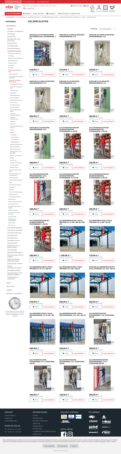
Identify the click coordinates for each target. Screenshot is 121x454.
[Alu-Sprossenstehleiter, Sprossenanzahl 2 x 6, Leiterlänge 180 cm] (42, 192)
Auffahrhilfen (13, 93)
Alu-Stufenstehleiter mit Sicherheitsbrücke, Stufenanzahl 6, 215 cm (69, 129)
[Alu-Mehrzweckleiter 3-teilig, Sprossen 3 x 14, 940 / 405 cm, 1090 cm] (72, 239)
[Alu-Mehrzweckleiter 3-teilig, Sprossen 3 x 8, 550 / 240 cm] (72, 285)
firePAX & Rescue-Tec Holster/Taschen (13, 246)
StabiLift (12, 158)
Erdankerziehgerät (14, 107)
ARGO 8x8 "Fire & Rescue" (14, 53)
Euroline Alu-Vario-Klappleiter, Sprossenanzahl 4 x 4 (101, 36)
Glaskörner (13, 121)
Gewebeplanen (12, 199)
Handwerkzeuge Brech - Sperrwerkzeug (15, 174)
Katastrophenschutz (13, 204)
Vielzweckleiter (15, 142)
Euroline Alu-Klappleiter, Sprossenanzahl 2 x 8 (39, 128)
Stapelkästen (12, 187)
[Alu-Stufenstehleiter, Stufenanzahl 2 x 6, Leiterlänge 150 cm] (42, 378)
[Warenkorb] (112, 7)
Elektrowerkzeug (13, 74)
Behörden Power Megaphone (15, 58)
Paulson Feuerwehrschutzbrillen (14, 267)
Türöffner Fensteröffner (16, 162)
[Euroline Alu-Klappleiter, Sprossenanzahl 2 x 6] (102, 99)
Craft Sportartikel (12, 46)
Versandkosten (38, 418)
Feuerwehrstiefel (12, 243)
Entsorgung (11, 65)
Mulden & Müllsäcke (15, 147)
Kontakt (35, 415)
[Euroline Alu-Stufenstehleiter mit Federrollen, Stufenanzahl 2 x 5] (42, 53)
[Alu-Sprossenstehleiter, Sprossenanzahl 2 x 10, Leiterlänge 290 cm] (102, 378)
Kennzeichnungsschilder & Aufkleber (15, 256)
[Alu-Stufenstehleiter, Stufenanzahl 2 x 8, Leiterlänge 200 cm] (102, 332)
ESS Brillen (11, 68)
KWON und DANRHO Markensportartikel (13, 260)
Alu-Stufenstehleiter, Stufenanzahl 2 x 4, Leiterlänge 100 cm (71, 361)
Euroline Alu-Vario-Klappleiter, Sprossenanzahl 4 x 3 (42, 82)
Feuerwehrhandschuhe (14, 233)
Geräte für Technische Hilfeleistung (15, 81)
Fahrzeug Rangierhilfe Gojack (15, 110)
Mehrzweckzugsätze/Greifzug (17, 144)
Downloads (36, 423)
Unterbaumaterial (14, 165)
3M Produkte (11, 34)
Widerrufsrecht (38, 426)
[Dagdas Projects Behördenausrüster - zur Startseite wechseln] (13, 7)
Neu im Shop (10, 286)
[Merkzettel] (105, 7)
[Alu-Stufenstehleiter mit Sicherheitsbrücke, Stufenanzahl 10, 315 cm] (72, 192)
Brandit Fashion (12, 43)
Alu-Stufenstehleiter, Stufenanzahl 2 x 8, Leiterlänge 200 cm (101, 315)
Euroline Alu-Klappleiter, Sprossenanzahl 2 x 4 (69, 82)
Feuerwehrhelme (12, 235)
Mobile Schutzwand (13, 210)
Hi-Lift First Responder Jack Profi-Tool (16, 126)
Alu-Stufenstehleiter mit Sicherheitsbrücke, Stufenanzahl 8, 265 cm (99, 176)
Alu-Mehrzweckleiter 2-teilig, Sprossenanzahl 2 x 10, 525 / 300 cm (41, 315)
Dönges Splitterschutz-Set (16, 100)
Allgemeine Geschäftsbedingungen (44, 431)
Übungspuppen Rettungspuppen (12, 219)
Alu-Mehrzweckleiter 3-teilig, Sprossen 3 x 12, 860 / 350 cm (100, 221)
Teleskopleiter (14, 139)
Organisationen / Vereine (14, 263)
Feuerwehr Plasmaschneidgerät (15, 114)
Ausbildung (11, 56)
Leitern (12, 132)
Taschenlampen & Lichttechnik (12, 278)
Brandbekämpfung (12, 60)
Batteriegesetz (37, 429)
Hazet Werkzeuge (13, 177)
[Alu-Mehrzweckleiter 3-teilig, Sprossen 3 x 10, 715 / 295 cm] (42, 285)
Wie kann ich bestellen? (40, 421)
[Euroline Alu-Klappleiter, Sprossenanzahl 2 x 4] (72, 99)
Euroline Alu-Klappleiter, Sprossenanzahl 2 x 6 (99, 82)
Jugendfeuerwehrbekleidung (15, 252)
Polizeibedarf (29, 2)
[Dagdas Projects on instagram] (70, 434)
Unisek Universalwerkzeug (15, 192)
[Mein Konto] (99, 7)
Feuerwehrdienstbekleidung (15, 228)
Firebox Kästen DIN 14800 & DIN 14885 (16, 77)
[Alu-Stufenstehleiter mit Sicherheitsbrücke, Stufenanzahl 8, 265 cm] (102, 192)
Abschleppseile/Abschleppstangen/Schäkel (17, 84)
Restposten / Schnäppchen (15, 31)
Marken (8, 283)
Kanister (12, 130)
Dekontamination (12, 63)
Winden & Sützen (14, 167)
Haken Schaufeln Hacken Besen (15, 170)
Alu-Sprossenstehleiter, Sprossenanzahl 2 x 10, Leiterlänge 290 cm (98, 361)
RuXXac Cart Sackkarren (16, 155)
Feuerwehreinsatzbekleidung (15, 230)
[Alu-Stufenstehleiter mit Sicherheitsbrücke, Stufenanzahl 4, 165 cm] (102, 146)
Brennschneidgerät (14, 97)
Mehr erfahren (111, 441)
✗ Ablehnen (74, 446)
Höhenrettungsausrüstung (14, 201)
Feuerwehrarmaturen (13, 48)
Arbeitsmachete (14, 90)
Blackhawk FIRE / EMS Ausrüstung (13, 40)
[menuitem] (55, 7)
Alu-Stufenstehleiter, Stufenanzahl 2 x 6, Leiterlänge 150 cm (41, 361)
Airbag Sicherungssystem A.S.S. (16, 87)
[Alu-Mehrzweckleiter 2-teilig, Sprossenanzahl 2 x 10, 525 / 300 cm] (42, 332)
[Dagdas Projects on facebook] (63, 434)
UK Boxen (11, 189)
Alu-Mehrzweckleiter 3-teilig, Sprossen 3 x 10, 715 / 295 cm (41, 268)
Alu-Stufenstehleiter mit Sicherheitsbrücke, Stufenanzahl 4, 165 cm (99, 129)
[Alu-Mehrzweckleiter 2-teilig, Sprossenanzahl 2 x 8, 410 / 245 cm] (72, 332)
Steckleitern (14, 135)
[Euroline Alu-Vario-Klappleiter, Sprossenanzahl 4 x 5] (72, 53)
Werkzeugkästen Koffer (15, 197)
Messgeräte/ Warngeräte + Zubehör (15, 207)
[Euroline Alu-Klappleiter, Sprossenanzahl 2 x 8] (42, 146)
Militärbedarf (43, 2)
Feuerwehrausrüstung (14, 51)
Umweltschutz (11, 223)
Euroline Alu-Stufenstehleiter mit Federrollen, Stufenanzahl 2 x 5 (42, 36)
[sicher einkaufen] (92, 7)
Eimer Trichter (13, 102)
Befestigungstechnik (15, 95)
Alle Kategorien (11, 26)
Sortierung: (94, 29)
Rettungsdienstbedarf (13, 270)
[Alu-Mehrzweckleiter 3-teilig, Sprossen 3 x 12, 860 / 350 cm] (102, 239)
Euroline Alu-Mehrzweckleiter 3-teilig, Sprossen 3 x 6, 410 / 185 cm (102, 268)
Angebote (10, 29)
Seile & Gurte (13, 160)
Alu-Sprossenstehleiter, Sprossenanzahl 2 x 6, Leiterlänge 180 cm (39, 176)
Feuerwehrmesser (12, 238)
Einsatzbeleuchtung (15, 105)
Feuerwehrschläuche (13, 240)
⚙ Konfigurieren (62, 446)
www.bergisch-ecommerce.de (61, 450)
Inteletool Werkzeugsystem (15, 180)
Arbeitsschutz (11, 36)
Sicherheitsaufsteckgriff (15, 185)
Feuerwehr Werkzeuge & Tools (14, 70)
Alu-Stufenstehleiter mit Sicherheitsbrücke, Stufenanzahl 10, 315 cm (69, 176)
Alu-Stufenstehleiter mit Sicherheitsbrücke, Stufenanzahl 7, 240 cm (39, 222)
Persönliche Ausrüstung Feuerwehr (14, 213)
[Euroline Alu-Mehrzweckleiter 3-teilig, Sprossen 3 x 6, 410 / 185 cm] (102, 285)
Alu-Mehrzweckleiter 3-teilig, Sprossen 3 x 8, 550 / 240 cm (71, 268)
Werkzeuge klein (13, 194)
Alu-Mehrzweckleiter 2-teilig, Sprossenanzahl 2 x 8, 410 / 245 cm (72, 314)
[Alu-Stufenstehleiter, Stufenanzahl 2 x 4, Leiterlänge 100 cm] (72, 378)
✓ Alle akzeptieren (48, 446)
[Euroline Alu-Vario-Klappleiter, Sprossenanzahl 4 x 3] (42, 99)
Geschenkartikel (12, 250)
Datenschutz (37, 434)
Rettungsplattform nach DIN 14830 (16, 152)
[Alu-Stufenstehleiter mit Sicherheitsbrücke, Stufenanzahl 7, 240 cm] (42, 239)
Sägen (10, 182)
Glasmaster (13, 124)
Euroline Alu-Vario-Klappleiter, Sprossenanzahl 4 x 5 (72, 36)
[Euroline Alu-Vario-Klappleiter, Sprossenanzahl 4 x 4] (102, 53)
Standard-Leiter (15, 137)
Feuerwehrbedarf (13, 2)
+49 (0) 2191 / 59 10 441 (14, 429)
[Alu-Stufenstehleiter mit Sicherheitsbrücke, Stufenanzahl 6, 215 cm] (72, 146)
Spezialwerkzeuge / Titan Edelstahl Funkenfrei (14, 273)
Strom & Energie (12, 216)
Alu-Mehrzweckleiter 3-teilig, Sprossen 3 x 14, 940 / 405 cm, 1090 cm (72, 222)
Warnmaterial (11, 225)
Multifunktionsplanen (15, 149)
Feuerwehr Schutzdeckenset (14, 118)
